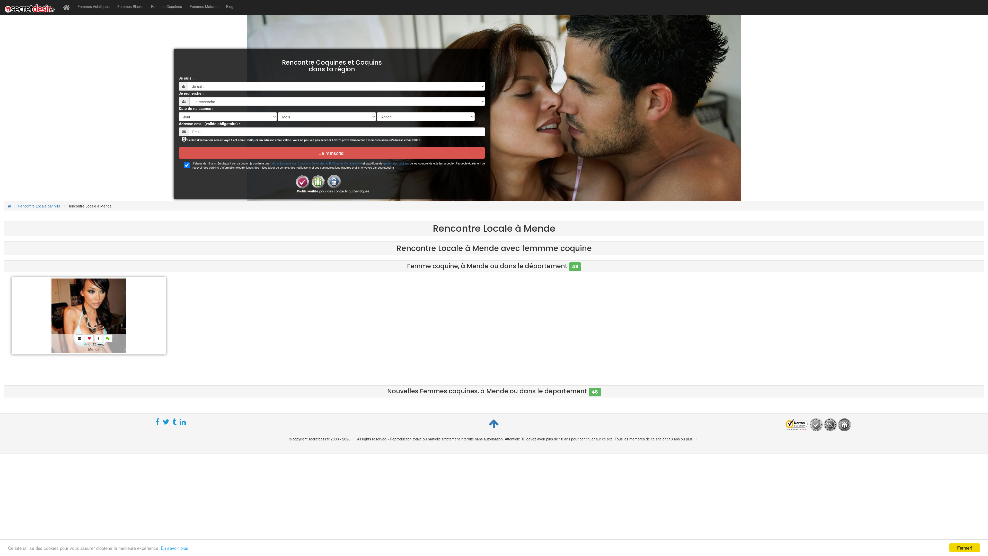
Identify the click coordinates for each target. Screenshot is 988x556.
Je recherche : (191, 93)
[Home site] (66, 7)
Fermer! (964, 547)
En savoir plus (174, 548)
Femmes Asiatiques (93, 6)
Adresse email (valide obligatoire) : (209, 123)
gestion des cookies (395, 163)
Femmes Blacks (130, 6)
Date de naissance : (196, 108)
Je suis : (186, 78)
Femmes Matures (204, 6)
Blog (229, 6)
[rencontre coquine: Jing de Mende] (88, 315)
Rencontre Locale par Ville (39, 205)
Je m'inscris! (332, 153)
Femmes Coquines (166, 6)
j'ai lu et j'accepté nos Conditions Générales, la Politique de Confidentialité (316, 163)
